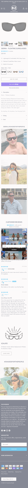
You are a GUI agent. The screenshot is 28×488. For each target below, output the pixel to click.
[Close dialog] (25, 230)
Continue (14, 249)
